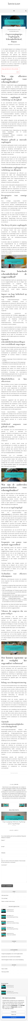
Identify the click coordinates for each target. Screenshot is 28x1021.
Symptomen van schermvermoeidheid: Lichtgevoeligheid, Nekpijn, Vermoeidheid (12, 934)
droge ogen (22, 315)
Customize (13, 1011)
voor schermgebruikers (20, 85)
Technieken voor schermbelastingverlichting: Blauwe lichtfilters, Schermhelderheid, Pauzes (12, 928)
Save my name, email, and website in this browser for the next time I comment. (13, 861)
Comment (4, 865)
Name (3, 840)
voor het (24, 92)
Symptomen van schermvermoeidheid (10, 956)
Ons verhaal (4, 898)
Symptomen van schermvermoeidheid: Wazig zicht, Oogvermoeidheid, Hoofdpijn (13, 922)
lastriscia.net (14, 3)
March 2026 (4, 968)
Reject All (13, 1014)
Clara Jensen (17, 44)
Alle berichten (4, 895)
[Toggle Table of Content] (16, 72)
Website (3, 852)
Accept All (13, 1017)
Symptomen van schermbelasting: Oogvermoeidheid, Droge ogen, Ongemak (12, 910)
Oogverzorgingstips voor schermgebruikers (12, 953)
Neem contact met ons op (8, 901)
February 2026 (5, 971)
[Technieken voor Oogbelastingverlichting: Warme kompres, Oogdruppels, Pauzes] (24, 805)
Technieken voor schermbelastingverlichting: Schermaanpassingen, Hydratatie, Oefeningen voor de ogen (12, 916)
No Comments (14, 773)
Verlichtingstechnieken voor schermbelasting (12, 959)
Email (3, 846)
